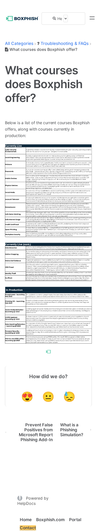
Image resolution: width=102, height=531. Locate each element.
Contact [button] (28, 527)
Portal (75, 519)
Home (26, 519)
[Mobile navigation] (92, 18)
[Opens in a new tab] (20, 497)
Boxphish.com (50, 519)
